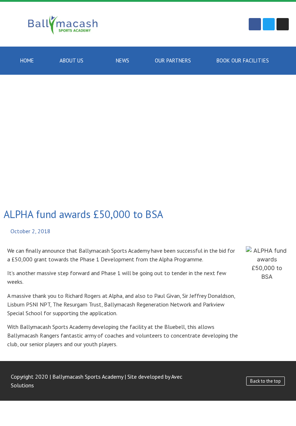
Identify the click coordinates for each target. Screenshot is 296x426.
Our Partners (173, 60)
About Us (71, 60)
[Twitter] (269, 24)
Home (27, 60)
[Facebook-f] (255, 24)
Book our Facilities (243, 60)
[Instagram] (283, 24)
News (122, 60)
